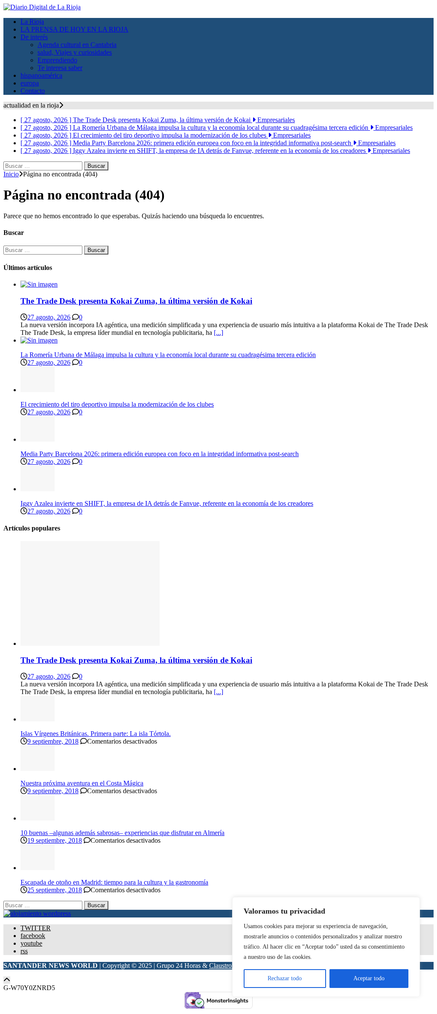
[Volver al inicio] (6, 980)
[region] (326, 947)
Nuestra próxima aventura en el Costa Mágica (81, 783)
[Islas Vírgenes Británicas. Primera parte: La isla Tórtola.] (37, 719)
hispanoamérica (41, 75)
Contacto (32, 90)
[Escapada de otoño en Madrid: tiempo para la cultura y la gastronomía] (37, 867)
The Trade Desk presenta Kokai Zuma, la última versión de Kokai (136, 300)
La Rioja (32, 21)
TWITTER (35, 928)
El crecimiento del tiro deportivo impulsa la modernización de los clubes (117, 404)
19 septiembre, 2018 (54, 840)
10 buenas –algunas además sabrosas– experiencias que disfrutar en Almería (122, 832)
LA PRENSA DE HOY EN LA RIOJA (74, 29)
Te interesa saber (60, 67)
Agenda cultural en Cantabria (77, 44)
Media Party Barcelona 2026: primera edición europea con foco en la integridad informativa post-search (159, 453)
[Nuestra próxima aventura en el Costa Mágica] (37, 768)
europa (29, 83)
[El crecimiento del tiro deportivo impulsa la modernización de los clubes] (37, 389)
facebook (32, 935)
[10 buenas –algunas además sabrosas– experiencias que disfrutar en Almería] (37, 818)
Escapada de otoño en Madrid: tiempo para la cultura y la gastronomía (114, 882)
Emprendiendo (57, 60)
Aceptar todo (369, 978)
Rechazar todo (285, 978)
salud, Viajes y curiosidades (75, 52)
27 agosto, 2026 (48, 317)
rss (24, 951)
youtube (31, 943)
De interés (34, 37)
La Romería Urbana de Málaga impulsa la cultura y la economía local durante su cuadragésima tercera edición (168, 354)
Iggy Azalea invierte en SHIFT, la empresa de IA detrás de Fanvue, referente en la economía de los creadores (166, 503)
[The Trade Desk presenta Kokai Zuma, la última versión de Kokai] (39, 284)
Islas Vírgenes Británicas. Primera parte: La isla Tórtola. (95, 733)
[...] (218, 332)
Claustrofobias (228, 965)
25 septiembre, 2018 (54, 890)
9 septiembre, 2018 (53, 741)
